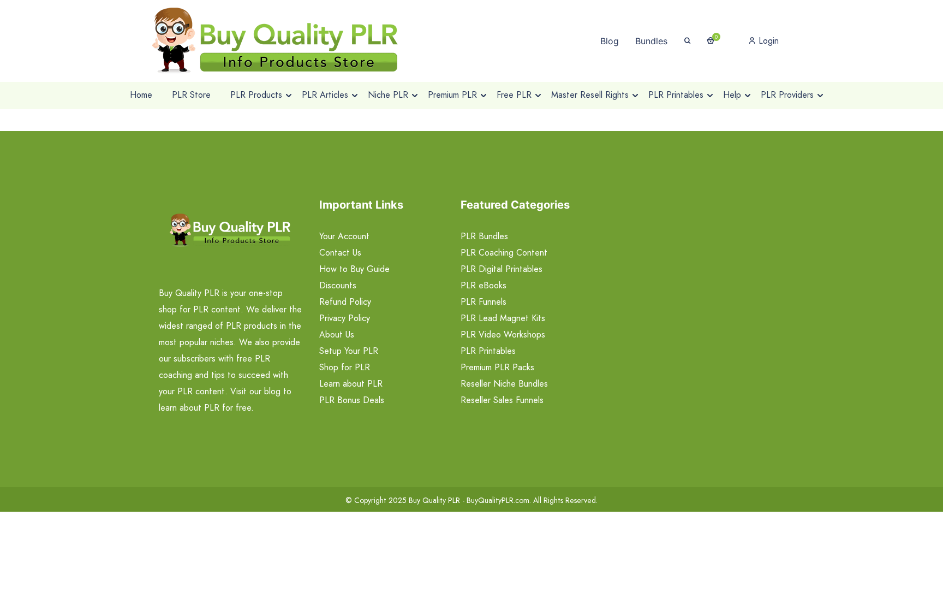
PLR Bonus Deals (351, 400)
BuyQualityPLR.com (498, 500)
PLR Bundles (484, 236)
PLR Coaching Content (504, 252)
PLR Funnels (483, 301)
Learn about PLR (351, 383)
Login (767, 40)
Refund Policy (345, 301)
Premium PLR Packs (497, 367)
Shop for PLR (344, 367)
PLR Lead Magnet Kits (503, 318)
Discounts (337, 285)
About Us (336, 334)
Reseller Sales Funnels (502, 400)
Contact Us (340, 252)
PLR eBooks (483, 285)
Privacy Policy (344, 318)
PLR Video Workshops (503, 334)
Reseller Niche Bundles (504, 383)
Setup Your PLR (348, 351)
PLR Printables (488, 351)
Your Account (344, 236)
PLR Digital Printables (501, 269)
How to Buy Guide (354, 269)
